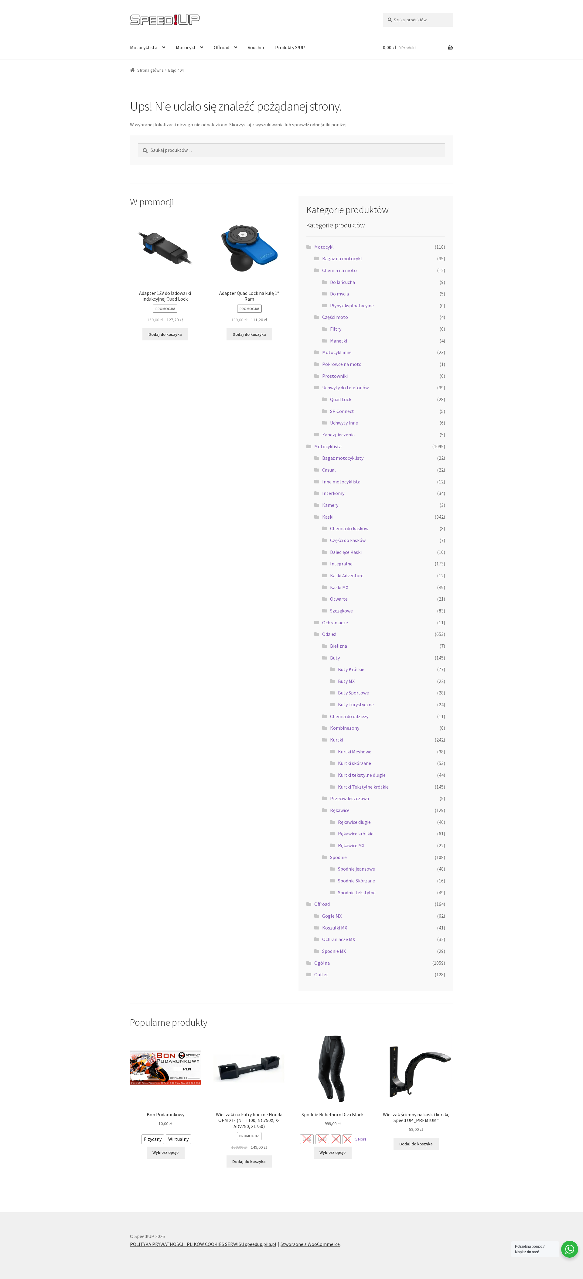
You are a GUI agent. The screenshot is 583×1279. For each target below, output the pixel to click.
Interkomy (333, 493)
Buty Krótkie (351, 669)
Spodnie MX (334, 951)
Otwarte (339, 599)
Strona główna (150, 70)
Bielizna (338, 646)
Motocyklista (143, 47)
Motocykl (185, 47)
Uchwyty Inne (344, 423)
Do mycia (339, 294)
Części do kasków (348, 540)
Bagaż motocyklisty (342, 458)
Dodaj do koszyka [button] (165, 334)
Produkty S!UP (290, 47)
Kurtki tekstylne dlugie (362, 775)
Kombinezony (344, 728)
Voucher (256, 47)
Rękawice (339, 810)
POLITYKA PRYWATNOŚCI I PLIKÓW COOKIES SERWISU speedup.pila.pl (203, 1244)
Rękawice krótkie (355, 833)
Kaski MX (339, 587)
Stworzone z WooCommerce (310, 1244)
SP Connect (342, 411)
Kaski (327, 517)
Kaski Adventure (346, 575)
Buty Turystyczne (356, 704)
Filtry (335, 329)
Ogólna (322, 963)
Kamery (330, 505)
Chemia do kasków (349, 528)
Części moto (335, 317)
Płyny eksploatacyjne (352, 305)
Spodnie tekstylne (357, 892)
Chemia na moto (339, 270)
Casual (329, 470)
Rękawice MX (351, 845)
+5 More (359, 1139)
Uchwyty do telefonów (345, 387)
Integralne (341, 564)
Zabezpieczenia (338, 434)
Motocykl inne (337, 352)
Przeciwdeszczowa (349, 798)
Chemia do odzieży (349, 716)
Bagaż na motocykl (342, 258)
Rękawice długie (354, 822)
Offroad (221, 47)
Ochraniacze (335, 622)
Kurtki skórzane (354, 763)
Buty (335, 658)
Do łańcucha (342, 282)
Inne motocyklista (341, 482)
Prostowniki (335, 376)
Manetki (338, 341)
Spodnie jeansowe (356, 869)
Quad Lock (340, 399)
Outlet (321, 974)
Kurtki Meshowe (354, 752)
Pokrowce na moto (342, 364)
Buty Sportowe (353, 693)
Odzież (329, 634)
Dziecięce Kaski (346, 552)
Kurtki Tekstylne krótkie (363, 787)
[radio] (153, 1139)
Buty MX (346, 681)
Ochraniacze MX (338, 939)
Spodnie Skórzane (356, 881)
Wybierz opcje (165, 1152)
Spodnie (338, 857)
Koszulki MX (334, 928)
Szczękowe (341, 611)
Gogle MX (332, 916)
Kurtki (336, 740)
